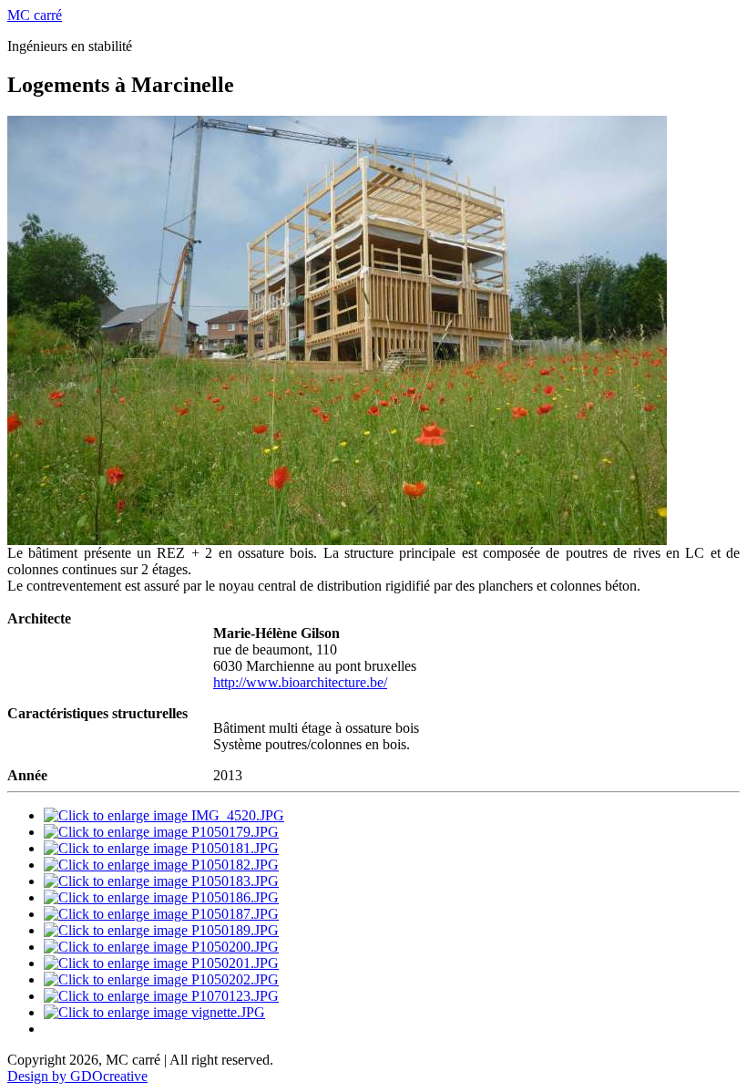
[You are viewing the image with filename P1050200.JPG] (161, 946)
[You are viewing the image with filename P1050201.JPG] (161, 963)
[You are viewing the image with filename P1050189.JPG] (161, 930)
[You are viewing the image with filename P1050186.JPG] (161, 897)
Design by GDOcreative (77, 1076)
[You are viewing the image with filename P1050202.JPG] (161, 979)
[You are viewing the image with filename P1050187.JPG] (161, 914)
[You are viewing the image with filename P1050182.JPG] (161, 864)
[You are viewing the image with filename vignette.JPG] (154, 1012)
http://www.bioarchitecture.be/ (300, 682)
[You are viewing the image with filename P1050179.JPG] (161, 832)
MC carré (34, 15)
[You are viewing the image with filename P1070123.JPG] (161, 996)
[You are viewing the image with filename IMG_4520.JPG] (164, 815)
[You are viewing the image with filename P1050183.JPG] (161, 881)
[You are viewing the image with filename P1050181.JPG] (161, 848)
